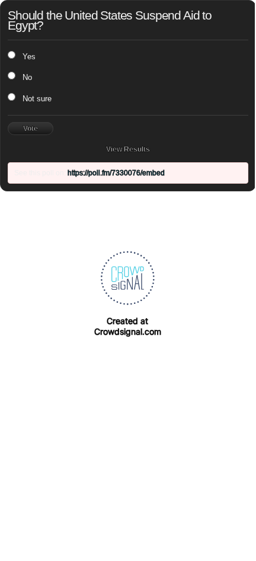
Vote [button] (30, 128)
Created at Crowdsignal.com (127, 326)
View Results (128, 149)
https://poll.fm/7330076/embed (116, 173)
